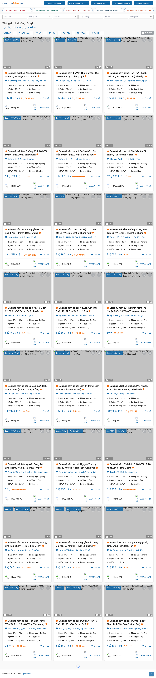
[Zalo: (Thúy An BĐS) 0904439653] (137, 186)
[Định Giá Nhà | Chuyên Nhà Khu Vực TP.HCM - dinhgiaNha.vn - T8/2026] (12, 3)
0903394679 (94, 107)
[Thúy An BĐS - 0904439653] (109, 185)
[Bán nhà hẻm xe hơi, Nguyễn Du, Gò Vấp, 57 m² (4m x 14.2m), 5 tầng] (27, 209)
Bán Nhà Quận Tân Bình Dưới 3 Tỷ (139, 10)
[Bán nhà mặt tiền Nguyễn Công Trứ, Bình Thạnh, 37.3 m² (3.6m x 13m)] (27, 444)
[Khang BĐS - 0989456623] (7, 107)
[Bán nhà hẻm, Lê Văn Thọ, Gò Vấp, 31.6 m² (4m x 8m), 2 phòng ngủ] (78, 53)
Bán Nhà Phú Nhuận (54, 3)
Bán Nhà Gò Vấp (99, 3)
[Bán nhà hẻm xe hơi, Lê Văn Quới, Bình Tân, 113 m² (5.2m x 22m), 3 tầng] (27, 366)
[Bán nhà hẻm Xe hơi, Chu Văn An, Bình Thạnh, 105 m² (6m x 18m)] (128, 131)
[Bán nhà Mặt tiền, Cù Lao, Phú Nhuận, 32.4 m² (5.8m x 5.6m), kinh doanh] (128, 366)
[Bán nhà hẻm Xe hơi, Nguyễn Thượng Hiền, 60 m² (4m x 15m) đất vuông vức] (78, 444)
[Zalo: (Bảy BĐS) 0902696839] (137, 342)
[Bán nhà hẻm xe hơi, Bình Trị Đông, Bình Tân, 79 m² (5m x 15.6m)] (78, 366)
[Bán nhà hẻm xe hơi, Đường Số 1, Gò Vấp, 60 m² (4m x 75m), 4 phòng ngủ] (78, 131)
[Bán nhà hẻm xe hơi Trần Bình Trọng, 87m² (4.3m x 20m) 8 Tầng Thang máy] (27, 601)
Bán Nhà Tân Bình (121, 3)
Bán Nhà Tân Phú (143, 3)
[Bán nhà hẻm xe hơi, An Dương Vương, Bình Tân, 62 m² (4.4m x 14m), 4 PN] (27, 522)
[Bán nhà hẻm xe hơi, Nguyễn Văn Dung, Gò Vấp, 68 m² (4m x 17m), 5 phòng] (78, 522)
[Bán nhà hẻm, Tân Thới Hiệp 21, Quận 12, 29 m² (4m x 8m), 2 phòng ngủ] (78, 209)
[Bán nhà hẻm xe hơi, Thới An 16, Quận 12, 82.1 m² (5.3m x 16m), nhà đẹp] (27, 288)
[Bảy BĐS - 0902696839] (109, 342)
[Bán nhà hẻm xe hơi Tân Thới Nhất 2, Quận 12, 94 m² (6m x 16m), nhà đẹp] (128, 53)
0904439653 (145, 186)
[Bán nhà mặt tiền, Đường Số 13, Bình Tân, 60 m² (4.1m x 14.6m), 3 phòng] (128, 209)
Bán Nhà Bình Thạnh (77, 3)
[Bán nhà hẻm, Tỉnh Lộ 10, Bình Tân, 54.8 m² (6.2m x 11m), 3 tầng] (128, 444)
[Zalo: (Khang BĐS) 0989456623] (35, 108)
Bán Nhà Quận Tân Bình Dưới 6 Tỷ (108, 10)
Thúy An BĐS (118, 186)
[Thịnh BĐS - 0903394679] (58, 107)
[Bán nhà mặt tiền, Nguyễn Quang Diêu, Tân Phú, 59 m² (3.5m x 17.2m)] (27, 53)
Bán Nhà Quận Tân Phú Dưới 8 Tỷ (78, 10)
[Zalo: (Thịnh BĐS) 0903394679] (85, 108)
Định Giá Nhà (27, 674)
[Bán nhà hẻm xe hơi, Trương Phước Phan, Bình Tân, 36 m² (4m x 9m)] (128, 601)
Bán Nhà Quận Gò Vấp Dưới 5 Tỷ (17, 10)
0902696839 (145, 342)
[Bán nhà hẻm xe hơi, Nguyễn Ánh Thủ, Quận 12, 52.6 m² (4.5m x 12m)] (78, 288)
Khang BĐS (16, 107)
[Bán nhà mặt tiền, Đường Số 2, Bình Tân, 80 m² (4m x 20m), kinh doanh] (27, 131)
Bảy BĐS (117, 342)
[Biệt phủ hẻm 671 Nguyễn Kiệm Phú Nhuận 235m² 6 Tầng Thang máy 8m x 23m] (128, 288)
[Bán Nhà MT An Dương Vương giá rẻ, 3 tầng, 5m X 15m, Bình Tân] (128, 522)
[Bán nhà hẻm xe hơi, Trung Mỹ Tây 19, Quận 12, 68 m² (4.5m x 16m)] (78, 601)
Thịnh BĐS (66, 107)
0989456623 (43, 107)
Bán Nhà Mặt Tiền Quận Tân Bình (47, 10)
